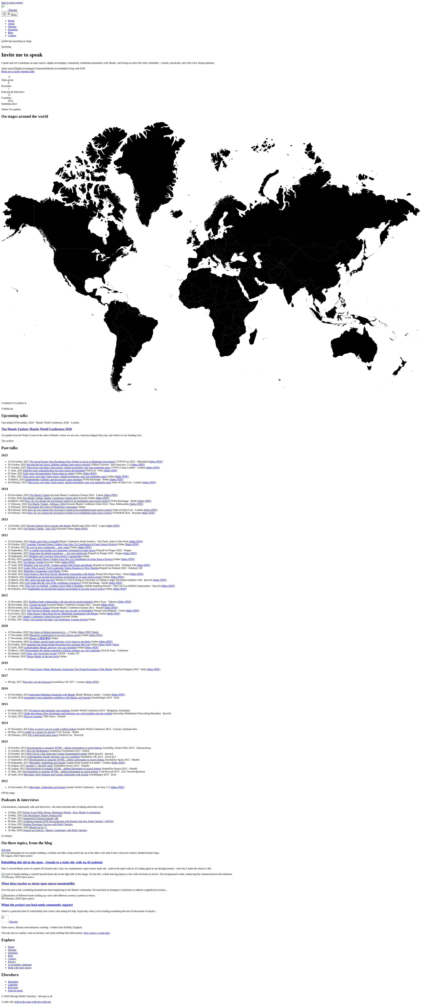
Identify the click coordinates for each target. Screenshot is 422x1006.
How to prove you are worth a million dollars (52, 729)
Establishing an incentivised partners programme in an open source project (63, 577)
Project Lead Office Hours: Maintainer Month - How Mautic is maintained (61, 812)
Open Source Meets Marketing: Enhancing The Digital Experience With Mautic (70, 669)
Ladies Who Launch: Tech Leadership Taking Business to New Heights (61, 568)
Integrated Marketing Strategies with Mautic (52, 694)
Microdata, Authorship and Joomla (47, 762)
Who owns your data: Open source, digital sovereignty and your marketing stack (68, 467)
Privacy (12, 961)
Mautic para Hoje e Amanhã (44, 541)
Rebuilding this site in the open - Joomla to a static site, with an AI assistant (52, 862)
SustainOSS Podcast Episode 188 (40, 818)
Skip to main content (12, 2)
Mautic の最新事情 (39, 638)
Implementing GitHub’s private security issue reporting (53, 479)
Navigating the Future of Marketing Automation (52, 507)
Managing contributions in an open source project (55, 635)
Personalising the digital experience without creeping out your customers (62, 650)
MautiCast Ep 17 (38, 827)
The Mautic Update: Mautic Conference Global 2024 (50, 498)
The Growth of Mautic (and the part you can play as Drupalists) (60, 610)
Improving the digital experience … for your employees (58, 553)
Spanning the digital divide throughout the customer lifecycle (58, 644)
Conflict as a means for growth (39, 732)
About (11, 23)
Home (11, 20)
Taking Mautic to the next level (42, 656)
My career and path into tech (40, 580)
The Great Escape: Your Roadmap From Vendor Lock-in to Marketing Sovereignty (72, 461)
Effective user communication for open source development (54, 470)
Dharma (12, 26)
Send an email (15, 990)
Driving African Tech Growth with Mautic (49, 525)
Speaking (13, 29)
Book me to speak (10, 71)
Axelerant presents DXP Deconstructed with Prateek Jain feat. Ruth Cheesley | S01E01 (68, 821)
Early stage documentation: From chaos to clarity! (49, 473)
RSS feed (13, 987)
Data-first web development (37, 682)
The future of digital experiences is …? (49, 632)
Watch (95, 632)
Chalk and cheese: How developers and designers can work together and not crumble (68, 713)
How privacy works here (97, 933)
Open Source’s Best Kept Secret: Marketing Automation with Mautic (59, 574)
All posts (6, 849)
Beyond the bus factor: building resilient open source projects (58, 464)
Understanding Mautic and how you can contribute (50, 647)
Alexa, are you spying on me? (41, 653)
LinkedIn (12, 984)
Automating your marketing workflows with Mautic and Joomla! (57, 697)
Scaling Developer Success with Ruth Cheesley (48, 824)
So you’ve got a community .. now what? (48, 547)
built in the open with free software (33, 1001)
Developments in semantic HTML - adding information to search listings (64, 747)
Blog (10, 32)
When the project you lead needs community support (37, 904)
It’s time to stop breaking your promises (49, 710)
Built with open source (19, 967)
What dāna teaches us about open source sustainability (38, 883)
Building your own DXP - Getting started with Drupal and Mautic (58, 565)
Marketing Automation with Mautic (42, 571)
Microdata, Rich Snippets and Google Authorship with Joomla (56, 774)
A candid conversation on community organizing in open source (62, 550)
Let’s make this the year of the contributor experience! (53, 583)
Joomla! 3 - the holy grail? (39, 765)
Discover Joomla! (33, 716)
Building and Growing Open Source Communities (55, 556)
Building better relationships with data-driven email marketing (61, 601)
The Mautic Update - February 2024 (46, 504)
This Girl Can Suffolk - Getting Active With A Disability (54, 585)
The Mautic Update (39, 495)
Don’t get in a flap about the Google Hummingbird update (57, 753)
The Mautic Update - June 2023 (39, 528)
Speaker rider (28, 71)
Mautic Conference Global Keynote (41, 616)
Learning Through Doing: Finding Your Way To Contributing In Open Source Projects (72, 544)
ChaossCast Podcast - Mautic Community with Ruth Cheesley (55, 830)
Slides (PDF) (156, 461)
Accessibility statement (20, 964)
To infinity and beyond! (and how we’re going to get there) (60, 641)
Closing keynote (37, 604)
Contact (12, 35)
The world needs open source (43, 735)
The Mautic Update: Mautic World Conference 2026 (36, 429)
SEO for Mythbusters (38, 750)
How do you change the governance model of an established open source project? (67, 501)
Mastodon (13, 981)
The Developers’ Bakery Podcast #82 (42, 815)
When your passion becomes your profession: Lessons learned (55, 619)
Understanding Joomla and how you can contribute (53, 756)
